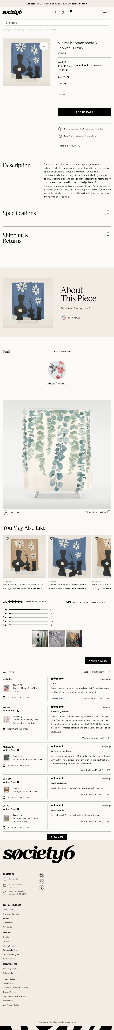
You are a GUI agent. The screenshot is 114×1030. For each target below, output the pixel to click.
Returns (6, 918)
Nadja (63, 53)
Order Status (8, 922)
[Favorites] (62, 12)
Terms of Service (9, 992)
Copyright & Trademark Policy (15, 996)
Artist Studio (8, 973)
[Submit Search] (7, 23)
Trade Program (9, 958)
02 (12, 513)
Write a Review (101, 661)
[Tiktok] (41, 887)
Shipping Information (11, 914)
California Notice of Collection (15, 987)
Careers (6, 941)
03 (18, 513)
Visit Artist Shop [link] (62, 351)
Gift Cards (7, 927)
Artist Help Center (10, 968)
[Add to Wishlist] (7, 538)
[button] (89, 65)
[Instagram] (41, 875)
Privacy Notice (9, 979)
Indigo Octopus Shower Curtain (27, 759)
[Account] (55, 12)
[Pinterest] (41, 881)
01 (6, 513)
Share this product (67, 145)
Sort (86, 671)
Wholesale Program (11, 954)
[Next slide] (104, 563)
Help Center (8, 909)
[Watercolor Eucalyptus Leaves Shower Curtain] (57, 454)
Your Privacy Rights (11, 1005)
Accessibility (8, 1000)
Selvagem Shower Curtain (24, 791)
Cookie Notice (9, 983)
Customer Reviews (10, 950)
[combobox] (57, 23)
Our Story (7, 937)
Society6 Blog (8, 946)
